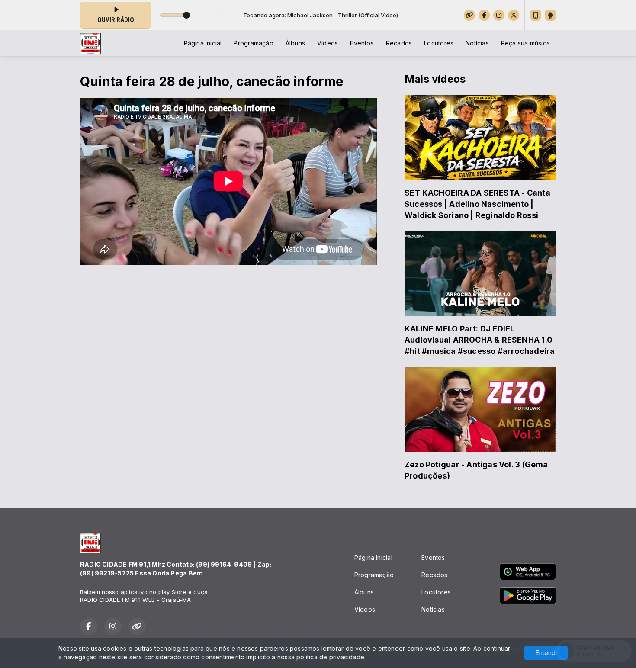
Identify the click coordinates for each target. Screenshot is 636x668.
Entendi (546, 652)
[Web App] (535, 15)
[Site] (469, 15)
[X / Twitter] (513, 15)
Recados (399, 43)
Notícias (477, 43)
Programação (253, 43)
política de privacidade (330, 657)
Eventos (361, 43)
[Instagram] (498, 15)
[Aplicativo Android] (550, 15)
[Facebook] (484, 15)
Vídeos (327, 43)
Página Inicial (203, 43)
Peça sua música (525, 43)
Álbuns (295, 43)
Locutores (438, 43)
